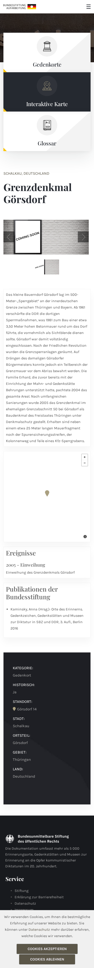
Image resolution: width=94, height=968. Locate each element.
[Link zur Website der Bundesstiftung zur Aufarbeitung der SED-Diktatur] (19, 7)
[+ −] (47, 496)
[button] (8, 236)
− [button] (85, 463)
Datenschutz (25, 903)
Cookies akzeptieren (47, 949)
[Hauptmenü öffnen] (88, 7)
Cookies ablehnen (47, 959)
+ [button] (85, 457)
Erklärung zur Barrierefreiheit (39, 897)
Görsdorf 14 (27, 709)
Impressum (24, 910)
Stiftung (22, 890)
